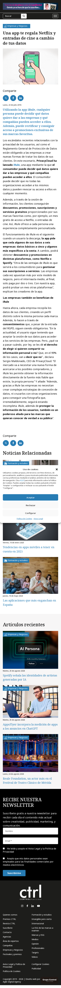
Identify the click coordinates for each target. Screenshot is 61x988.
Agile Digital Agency (12, 981)
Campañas (8, 945)
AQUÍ (22, 480)
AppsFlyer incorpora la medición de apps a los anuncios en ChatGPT (30, 726)
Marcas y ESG (38, 935)
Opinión (35, 943)
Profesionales (38, 948)
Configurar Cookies (40, 964)
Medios (35, 939)
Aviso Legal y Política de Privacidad (14, 965)
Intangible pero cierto (42, 919)
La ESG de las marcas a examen (42, 929)
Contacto (7, 932)
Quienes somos (10, 914)
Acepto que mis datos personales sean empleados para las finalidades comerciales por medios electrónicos (28, 861)
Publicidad (36, 968)
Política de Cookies (24, 518)
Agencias (7, 936)
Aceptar (31, 497)
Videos (35, 957)
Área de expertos (11, 941)
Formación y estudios (42, 914)
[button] (56, 469)
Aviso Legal (38, 518)
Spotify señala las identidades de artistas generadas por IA (30, 677)
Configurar (30, 513)
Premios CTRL (9, 919)
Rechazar (30, 505)
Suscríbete (7, 928)
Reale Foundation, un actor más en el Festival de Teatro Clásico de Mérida (27, 781)
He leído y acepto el (29, 850)
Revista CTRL (9, 923)
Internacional (38, 923)
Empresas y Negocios (13, 949)
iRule (16, 164)
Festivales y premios (12, 954)
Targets (35, 952)
